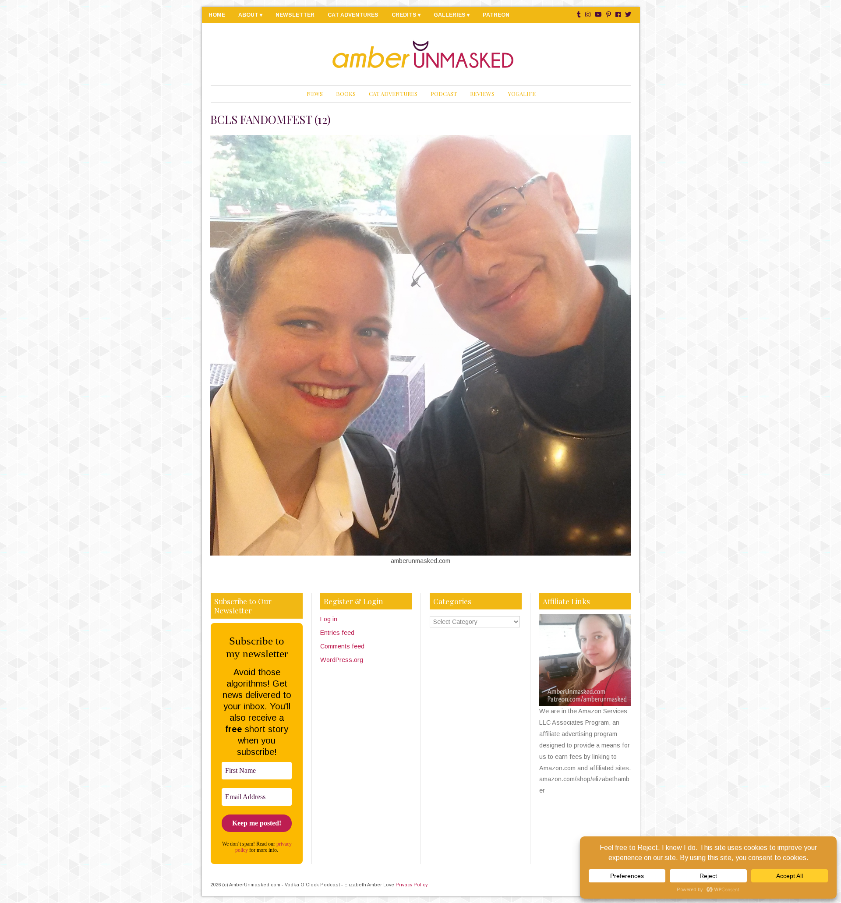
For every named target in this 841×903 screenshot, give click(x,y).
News (315, 93)
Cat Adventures (353, 15)
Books (346, 93)
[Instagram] (587, 14)
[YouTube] (598, 14)
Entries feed (337, 632)
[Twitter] (628, 14)
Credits (404, 15)
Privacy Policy (412, 884)
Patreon (496, 15)
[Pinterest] (608, 14)
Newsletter (295, 15)
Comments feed (342, 646)
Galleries (450, 15)
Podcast (444, 93)
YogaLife (522, 93)
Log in (328, 619)
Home (216, 15)
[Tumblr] (579, 14)
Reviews (482, 93)
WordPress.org (341, 659)
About (248, 15)
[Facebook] (618, 14)
